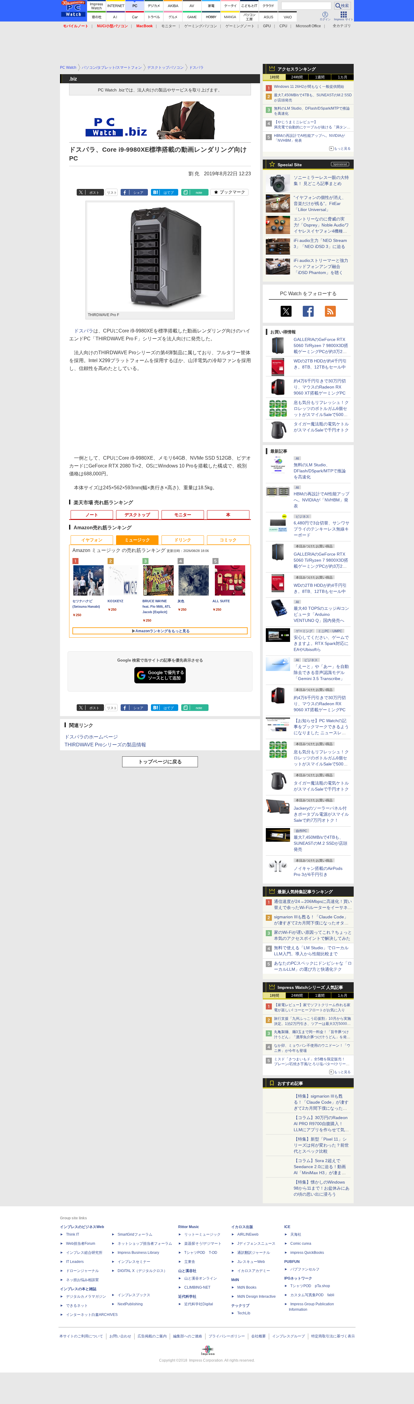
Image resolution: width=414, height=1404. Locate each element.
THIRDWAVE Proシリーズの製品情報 (105, 744)
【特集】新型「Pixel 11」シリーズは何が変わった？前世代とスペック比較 (321, 1145)
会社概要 (258, 1336)
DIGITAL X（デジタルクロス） (142, 1271)
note (199, 192)
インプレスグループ (288, 1336)
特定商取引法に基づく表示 (333, 1336)
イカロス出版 (242, 1227)
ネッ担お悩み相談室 (82, 1280)
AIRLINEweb (248, 1234)
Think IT (72, 1234)
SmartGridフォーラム (135, 1234)
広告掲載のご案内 (152, 1336)
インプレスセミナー (134, 1262)
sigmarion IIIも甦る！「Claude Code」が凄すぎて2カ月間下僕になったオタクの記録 (311, 922)
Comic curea (300, 1243)
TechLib (243, 1313)
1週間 (320, 77)
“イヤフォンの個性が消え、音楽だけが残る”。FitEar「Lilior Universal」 (320, 203)
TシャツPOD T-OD (200, 1252)
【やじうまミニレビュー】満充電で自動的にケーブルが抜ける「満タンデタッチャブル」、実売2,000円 (312, 127)
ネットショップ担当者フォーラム (145, 1243)
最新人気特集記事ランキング (305, 891)
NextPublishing (130, 1304)
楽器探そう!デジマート (203, 1243)
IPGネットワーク (298, 1278)
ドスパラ (83, 330)
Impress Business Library (138, 1252)
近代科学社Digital (198, 1304)
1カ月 (342, 77)
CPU (283, 26)
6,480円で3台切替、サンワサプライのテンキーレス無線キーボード (321, 528)
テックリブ (240, 1305)
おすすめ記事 (290, 1083)
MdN (235, 1280)
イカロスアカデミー (253, 1271)
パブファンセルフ (304, 1269)
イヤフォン (91, 539)
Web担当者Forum (80, 1243)
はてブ (169, 192)
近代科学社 (187, 1296)
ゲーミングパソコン (200, 26)
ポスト (94, 192)
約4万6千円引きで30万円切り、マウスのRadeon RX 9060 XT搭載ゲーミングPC (320, 386)
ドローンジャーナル (82, 1271)
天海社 (295, 1234)
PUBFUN (292, 1262)
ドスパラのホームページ (91, 736)
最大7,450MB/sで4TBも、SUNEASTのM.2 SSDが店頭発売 (320, 843)
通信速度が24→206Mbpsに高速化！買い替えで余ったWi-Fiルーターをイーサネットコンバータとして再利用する (313, 907)
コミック (228, 539)
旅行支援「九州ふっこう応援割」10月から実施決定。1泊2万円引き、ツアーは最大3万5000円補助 (312, 1023)
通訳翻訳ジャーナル (253, 1252)
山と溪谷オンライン (200, 1278)
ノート (91, 514)
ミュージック (137, 539)
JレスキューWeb (251, 1262)
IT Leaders (75, 1262)
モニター (168, 26)
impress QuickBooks (307, 1252)
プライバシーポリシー (227, 1336)
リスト (112, 192)
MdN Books (246, 1287)
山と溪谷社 (187, 1271)
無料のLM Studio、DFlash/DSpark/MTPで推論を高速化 (320, 470)
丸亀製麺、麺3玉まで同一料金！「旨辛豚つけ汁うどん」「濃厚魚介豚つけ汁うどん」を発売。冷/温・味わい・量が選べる (311, 1037)
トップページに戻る (160, 761)
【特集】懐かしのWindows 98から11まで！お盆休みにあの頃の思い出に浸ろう (321, 1188)
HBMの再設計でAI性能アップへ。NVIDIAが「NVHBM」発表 (321, 499)
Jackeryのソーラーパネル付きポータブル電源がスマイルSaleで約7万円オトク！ (321, 814)
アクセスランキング (297, 69)
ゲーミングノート (240, 26)
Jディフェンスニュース (256, 1243)
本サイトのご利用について (81, 1336)
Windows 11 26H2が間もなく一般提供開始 (309, 86)
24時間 (297, 77)
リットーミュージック (202, 1234)
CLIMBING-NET (197, 1287)
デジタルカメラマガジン (86, 1296)
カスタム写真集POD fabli (312, 1295)
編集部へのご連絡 (187, 1336)
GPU (267, 26)
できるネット (77, 1305)
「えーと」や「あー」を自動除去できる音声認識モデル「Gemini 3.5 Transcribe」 (321, 672)
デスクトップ (137, 514)
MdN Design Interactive (256, 1296)
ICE (287, 1227)
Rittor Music (188, 1227)
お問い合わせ (120, 1336)
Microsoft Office (308, 26)
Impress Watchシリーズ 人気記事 (310, 987)
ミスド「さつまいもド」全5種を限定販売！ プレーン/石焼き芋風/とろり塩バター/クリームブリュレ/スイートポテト (311, 1064)
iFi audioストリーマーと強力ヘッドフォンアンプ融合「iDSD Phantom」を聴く (321, 266)
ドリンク (182, 539)
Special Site (290, 164)
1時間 (274, 77)
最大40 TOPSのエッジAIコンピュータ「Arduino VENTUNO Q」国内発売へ (321, 614)
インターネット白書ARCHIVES (92, 1315)
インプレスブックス (134, 1295)
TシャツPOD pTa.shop (310, 1286)
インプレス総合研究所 (84, 1252)
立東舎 (189, 1262)
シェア (138, 192)
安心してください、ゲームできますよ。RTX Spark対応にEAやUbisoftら (321, 643)
